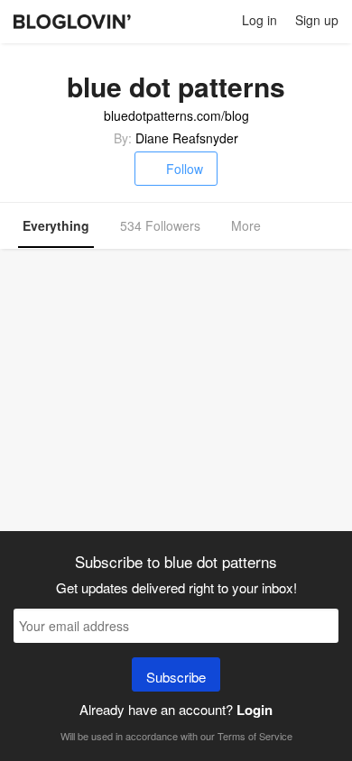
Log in (259, 20)
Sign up (316, 20)
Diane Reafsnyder (186, 138)
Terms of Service (255, 736)
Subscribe (176, 676)
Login (254, 710)
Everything (56, 225)
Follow (184, 169)
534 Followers (160, 225)
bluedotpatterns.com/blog (176, 115)
